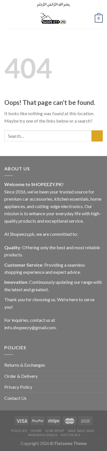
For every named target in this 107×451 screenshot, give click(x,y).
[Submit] (97, 135)
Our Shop (54, 430)
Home (36, 430)
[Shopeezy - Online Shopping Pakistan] (53, 19)
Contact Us (15, 398)
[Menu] (7, 18)
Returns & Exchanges (24, 365)
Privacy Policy (18, 387)
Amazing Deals (42, 435)
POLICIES (19, 430)
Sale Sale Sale (81, 430)
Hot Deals (70, 435)
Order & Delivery (21, 376)
